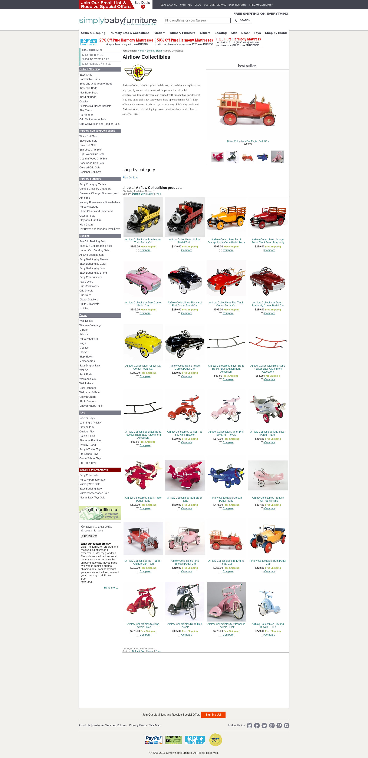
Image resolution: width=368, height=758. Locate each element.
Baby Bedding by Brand (93, 272)
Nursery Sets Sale (89, 484)
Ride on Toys (87, 418)
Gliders (205, 32)
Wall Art (83, 370)
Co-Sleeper (86, 114)
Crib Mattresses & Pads (92, 119)
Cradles (84, 101)
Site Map (154, 725)
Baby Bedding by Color (92, 263)
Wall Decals (86, 320)
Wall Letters (86, 383)
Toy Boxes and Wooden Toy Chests (99, 229)
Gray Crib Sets (87, 145)
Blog (198, 5)
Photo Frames (87, 401)
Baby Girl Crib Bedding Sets (95, 245)
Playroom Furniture (90, 220)
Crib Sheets (86, 290)
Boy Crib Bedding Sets (92, 241)
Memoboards (87, 361)
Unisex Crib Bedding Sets (94, 250)
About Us (84, 725)
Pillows (83, 334)
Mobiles (84, 308)
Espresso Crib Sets (90, 149)
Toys (257, 32)
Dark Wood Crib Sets (91, 163)
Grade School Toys (90, 458)
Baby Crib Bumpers (90, 277)
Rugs (82, 343)
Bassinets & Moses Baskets (95, 106)
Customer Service (215, 5)
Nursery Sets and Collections (97, 130)
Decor (245, 32)
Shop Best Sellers (95, 59)
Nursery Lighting (89, 338)
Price (158, 193)
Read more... (111, 587)
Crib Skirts (85, 295)
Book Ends (85, 374)
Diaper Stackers (88, 299)
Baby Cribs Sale (88, 475)
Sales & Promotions (93, 469)
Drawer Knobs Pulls (90, 405)
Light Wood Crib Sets (91, 154)
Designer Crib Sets (90, 172)
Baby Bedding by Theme (93, 259)
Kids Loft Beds (87, 97)
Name (150, 193)
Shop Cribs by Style (96, 63)
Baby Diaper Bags (90, 365)
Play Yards (85, 110)
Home (141, 50)
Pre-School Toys (88, 453)
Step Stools (86, 356)
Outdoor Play (87, 431)
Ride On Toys (130, 177)
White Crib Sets (88, 136)
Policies (122, 725)
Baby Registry (237, 5)
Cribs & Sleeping (93, 32)
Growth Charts (87, 396)
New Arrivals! (92, 50)
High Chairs (86, 224)
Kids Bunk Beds (88, 92)
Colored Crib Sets (89, 167)
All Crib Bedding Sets (91, 254)
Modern (159, 32)
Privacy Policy (138, 725)
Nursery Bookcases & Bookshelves (99, 202)
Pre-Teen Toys (87, 462)
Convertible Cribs (89, 79)
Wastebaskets (87, 379)
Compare (145, 250)
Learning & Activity (90, 422)
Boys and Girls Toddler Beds (95, 83)
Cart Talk (186, 5)
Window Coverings (90, 325)
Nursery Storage (88, 206)
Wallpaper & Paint (89, 392)
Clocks (83, 352)
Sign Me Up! (89, 535)
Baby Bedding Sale (90, 488)
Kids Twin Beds (88, 88)
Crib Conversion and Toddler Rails (99, 123)
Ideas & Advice (168, 5)
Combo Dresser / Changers (95, 188)
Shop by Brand (276, 32)
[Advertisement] (154, 679)
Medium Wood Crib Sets (93, 158)
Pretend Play (86, 427)
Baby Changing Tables (92, 184)
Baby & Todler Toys (90, 449)
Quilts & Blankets (89, 304)
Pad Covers (86, 281)
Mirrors (83, 329)
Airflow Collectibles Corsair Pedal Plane (248, 141)
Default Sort (138, 193)
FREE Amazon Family (261, 5)
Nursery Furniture (183, 32)
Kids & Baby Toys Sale (92, 497)
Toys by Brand (87, 445)
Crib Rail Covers (89, 286)
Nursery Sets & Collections (130, 32)
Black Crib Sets (88, 140)
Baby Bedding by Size (92, 268)
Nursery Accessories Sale (94, 493)
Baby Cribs (85, 74)
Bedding (220, 32)
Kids (234, 32)
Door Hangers (87, 387)
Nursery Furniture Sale (92, 479)
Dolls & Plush (87, 436)
